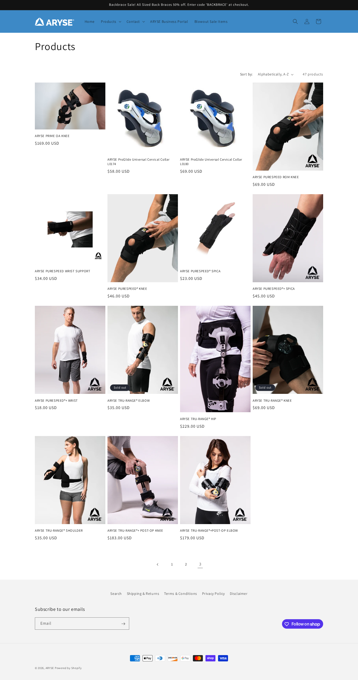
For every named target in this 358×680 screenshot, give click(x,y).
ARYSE (50, 668)
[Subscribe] (123, 624)
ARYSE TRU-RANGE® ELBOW (128, 401)
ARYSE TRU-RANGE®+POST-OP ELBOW (209, 531)
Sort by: (246, 74)
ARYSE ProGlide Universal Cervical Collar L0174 (138, 161)
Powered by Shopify (68, 668)
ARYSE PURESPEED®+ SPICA (274, 289)
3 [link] (200, 564)
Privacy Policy (213, 593)
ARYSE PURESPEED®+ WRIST (56, 401)
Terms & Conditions (180, 593)
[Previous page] (158, 564)
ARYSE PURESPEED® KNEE (127, 289)
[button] (110, 21)
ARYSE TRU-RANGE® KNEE (272, 401)
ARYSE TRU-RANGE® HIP (198, 419)
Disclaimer (239, 593)
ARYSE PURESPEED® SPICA (200, 271)
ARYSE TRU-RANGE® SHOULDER (59, 531)
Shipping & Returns (143, 593)
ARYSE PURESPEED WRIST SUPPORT (62, 271)
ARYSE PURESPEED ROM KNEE (276, 177)
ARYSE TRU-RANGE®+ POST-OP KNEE (135, 531)
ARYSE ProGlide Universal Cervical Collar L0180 (211, 161)
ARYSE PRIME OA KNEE (52, 136)
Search (116, 593)
